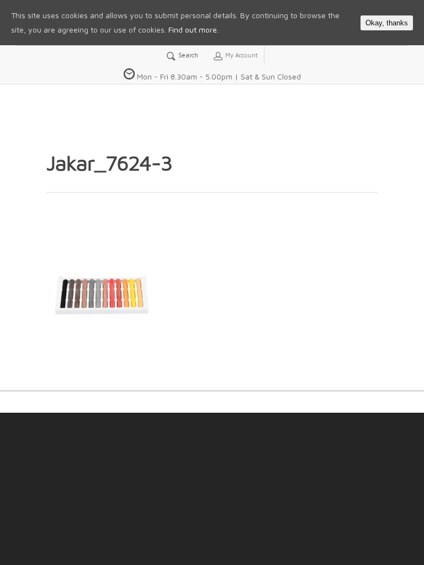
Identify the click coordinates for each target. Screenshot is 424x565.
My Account (241, 54)
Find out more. (193, 29)
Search (187, 54)
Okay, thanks (386, 23)
